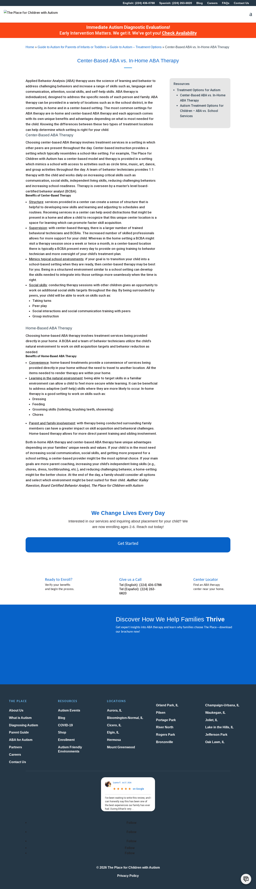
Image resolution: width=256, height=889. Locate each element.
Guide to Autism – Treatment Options (136, 47)
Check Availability (179, 33)
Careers (212, 3)
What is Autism (20, 718)
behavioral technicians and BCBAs (55, 233)
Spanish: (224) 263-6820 (175, 3)
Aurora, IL (114, 710)
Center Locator (205, 580)
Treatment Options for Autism (198, 90)
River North (164, 727)
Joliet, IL (211, 720)
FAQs (225, 3)
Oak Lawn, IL (215, 742)
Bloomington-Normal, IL (125, 718)
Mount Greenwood (121, 747)
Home (30, 47)
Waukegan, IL (215, 712)
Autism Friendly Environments (70, 749)
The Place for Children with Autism (134, 867)
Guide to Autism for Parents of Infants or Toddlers (72, 47)
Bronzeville (164, 742)
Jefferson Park (216, 734)
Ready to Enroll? (58, 580)
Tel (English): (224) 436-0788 (140, 585)
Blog (199, 3)
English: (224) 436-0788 (139, 3)
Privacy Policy (128, 875)
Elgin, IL (113, 732)
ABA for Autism (20, 739)
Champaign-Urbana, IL (222, 705)
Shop (62, 732)
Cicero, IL (114, 725)
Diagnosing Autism (23, 725)
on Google (138, 788)
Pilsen (160, 712)
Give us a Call (130, 580)
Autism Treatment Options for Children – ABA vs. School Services (202, 111)
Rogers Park (165, 734)
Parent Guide (19, 732)
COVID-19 (65, 725)
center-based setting (86, 108)
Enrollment (66, 739)
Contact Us (241, 3)
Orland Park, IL (167, 705)
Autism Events (69, 710)
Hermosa (114, 739)
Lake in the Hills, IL (219, 727)
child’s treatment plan (104, 254)
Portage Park (166, 720)
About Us (16, 710)
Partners (15, 747)
